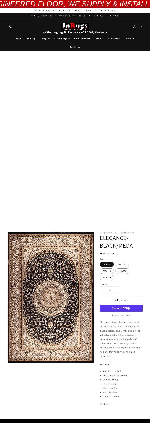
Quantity (103, 284)
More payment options (121, 315)
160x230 (122, 264)
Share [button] (106, 404)
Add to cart (121, 299)
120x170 (107, 264)
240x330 (122, 271)
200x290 (107, 271)
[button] (10, 26)
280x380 (107, 277)
